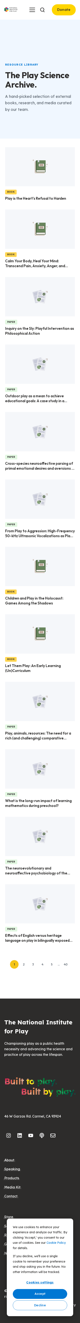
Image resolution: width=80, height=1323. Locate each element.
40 (66, 964)
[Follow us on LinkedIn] (19, 1135)
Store (8, 1217)
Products (11, 1178)
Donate (64, 9)
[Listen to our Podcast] (42, 1135)
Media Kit (12, 1187)
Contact (10, 1196)
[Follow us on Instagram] (8, 1135)
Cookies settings (40, 1282)
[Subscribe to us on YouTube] (30, 1135)
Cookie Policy (56, 1243)
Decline (40, 1305)
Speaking (12, 1169)
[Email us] (53, 1135)
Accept (40, 1294)
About (9, 1160)
